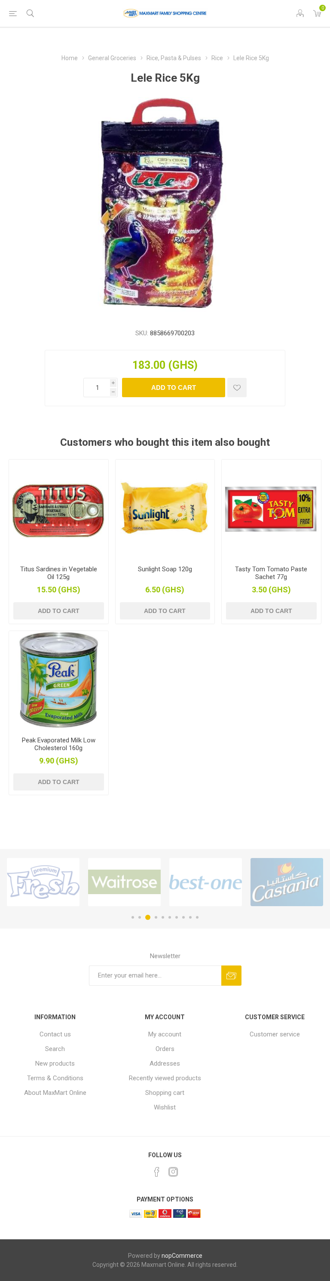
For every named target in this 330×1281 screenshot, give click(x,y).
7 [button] (176, 917)
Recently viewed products (165, 1078)
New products (55, 1063)
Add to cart (173, 387)
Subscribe (231, 975)
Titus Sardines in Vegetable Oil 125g (58, 573)
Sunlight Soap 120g (165, 569)
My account (164, 1034)
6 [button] (169, 917)
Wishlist (165, 1107)
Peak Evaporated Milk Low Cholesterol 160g (58, 744)
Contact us (55, 1034)
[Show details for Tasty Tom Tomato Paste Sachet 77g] (271, 509)
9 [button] (190, 917)
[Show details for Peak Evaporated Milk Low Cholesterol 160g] (58, 680)
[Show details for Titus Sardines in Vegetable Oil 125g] (58, 509)
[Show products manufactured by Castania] (287, 882)
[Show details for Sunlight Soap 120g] (165, 509)
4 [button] (156, 917)
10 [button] (197, 917)
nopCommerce (182, 1255)
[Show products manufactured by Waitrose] (124, 882)
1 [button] (132, 917)
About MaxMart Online (55, 1093)
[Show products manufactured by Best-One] (205, 882)
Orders (165, 1049)
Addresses (165, 1063)
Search (55, 1049)
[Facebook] (157, 1172)
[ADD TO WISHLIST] (237, 387)
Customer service (275, 1034)
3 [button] (147, 917)
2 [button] (139, 917)
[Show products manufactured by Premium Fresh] (43, 882)
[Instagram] (173, 1172)
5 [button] (163, 917)
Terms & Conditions (55, 1078)
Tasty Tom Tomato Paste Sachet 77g (271, 573)
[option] (43, 882)
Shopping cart (164, 1093)
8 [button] (183, 917)
